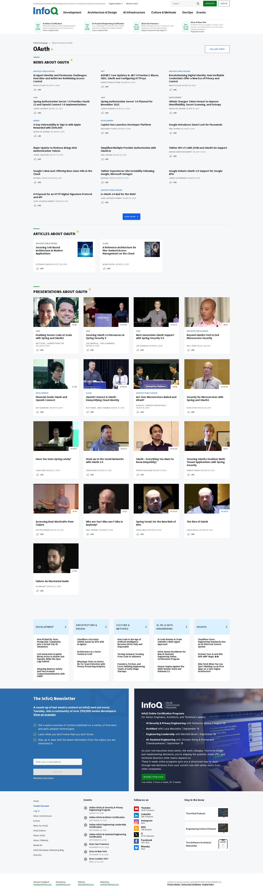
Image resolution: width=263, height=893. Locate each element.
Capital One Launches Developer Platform (126, 124)
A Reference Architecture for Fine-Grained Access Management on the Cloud (119, 250)
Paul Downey (92, 530)
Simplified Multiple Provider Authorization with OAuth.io (128, 149)
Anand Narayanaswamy (180, 152)
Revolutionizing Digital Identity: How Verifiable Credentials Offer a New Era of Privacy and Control (196, 78)
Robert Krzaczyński (110, 82)
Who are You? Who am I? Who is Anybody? (104, 523)
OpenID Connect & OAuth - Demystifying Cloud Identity (102, 398)
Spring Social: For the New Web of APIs (156, 523)
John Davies (92, 470)
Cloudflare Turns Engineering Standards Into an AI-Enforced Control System (212, 643)
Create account (41, 806)
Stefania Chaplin (44, 264)
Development (72, 12)
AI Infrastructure (134, 12)
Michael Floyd (40, 178)
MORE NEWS (130, 217)
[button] (57, 772)
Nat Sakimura (42, 408)
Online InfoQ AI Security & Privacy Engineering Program (106, 808)
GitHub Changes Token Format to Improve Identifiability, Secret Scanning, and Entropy (195, 103)
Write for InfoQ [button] (132, 4)
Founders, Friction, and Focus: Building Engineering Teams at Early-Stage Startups (131, 668)
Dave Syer (192, 408)
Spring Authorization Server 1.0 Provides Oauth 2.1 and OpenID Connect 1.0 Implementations (61, 103)
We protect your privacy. (43, 778)
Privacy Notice (173, 884)
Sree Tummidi (103, 408)
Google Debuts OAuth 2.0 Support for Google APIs (196, 172)
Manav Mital (109, 264)
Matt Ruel (41, 343)
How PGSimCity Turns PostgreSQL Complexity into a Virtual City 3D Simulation (49, 643)
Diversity (37, 855)
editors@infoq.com (86, 884)
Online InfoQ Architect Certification (107, 817)
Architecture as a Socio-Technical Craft (89, 653)
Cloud (105, 243)
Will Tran (191, 346)
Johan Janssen (40, 109)
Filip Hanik (91, 408)
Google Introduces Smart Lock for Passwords (195, 124)
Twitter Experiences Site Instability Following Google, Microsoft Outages (127, 172)
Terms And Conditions (191, 884)
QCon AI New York (98, 851)
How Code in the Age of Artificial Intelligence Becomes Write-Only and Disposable (129, 643)
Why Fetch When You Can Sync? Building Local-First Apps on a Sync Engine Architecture (211, 668)
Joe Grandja (92, 343)
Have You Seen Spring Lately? (53, 459)
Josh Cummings (107, 343)
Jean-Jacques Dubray (44, 201)
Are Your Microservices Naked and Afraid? (156, 398)
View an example (44, 714)
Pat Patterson (43, 530)
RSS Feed (52, 49)
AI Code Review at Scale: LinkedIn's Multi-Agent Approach (170, 642)
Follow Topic (217, 49)
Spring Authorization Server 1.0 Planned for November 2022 (127, 103)
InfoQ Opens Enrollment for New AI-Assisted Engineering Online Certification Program (172, 655)
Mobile (36, 121)
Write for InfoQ (40, 825)
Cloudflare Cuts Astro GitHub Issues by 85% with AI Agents (90, 642)
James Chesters (41, 155)
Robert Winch (193, 470)
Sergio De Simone (177, 109)
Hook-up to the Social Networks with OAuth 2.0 (105, 460)
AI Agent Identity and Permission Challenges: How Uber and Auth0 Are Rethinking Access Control (60, 78)
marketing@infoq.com (109, 884)
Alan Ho (140, 405)
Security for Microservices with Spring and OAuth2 (205, 398)
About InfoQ (39, 835)
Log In (36, 811)
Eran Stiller (39, 85)
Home (36, 801)
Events (201, 12)
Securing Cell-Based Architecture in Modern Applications (49, 250)
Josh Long (41, 470)
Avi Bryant (41, 586)
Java (35, 97)
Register (210, 3)
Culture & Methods (163, 12)
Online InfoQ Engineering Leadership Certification (107, 826)
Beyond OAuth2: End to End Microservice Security (203, 336)
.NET (103, 71)
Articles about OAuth (54, 234)
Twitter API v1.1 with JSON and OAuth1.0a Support (198, 147)
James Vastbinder (177, 178)
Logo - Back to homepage (45, 11)
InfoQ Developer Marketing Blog (48, 850)
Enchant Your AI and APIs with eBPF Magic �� (210, 655)
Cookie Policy (208, 884)
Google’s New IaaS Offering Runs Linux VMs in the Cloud (62, 172)
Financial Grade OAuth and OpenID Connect (51, 398)
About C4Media (40, 840)
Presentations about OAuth (60, 292)
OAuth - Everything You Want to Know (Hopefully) (155, 460)
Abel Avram (174, 129)
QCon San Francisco (99, 844)
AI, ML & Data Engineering (164, 627)
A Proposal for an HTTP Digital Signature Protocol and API (62, 196)
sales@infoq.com (63, 884)
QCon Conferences (42, 816)
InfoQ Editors (39, 830)
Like (39, 90)
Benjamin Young (109, 129)
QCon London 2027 (98, 859)
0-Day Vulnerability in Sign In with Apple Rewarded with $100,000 (57, 126)
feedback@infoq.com (42, 884)
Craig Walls (142, 530)
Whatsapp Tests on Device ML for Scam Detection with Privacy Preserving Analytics (91, 664)
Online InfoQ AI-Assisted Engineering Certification (107, 835)
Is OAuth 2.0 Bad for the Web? (118, 194)
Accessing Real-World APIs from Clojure (55, 523)
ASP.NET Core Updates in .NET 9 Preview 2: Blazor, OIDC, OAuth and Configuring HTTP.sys (130, 77)
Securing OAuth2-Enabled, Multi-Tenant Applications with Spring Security (206, 462)
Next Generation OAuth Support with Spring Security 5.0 (155, 336)
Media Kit (37, 845)
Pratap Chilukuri (144, 470)
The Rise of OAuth (197, 521)
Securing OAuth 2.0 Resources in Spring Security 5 (105, 336)
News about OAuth (51, 62)
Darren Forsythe (55, 343)
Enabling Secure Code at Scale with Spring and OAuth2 (54, 336)
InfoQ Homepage (40, 43)
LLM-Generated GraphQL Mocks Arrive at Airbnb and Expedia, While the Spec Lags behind (50, 658)
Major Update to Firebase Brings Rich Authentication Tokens (55, 149)
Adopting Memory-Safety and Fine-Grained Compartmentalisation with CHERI (51, 673)
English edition (115, 4)
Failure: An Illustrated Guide (52, 581)
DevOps (187, 12)
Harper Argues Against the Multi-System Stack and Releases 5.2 (171, 669)
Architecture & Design (102, 12)
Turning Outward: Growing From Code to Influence (130, 655)
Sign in (224, 3)
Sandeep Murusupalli (155, 405)
